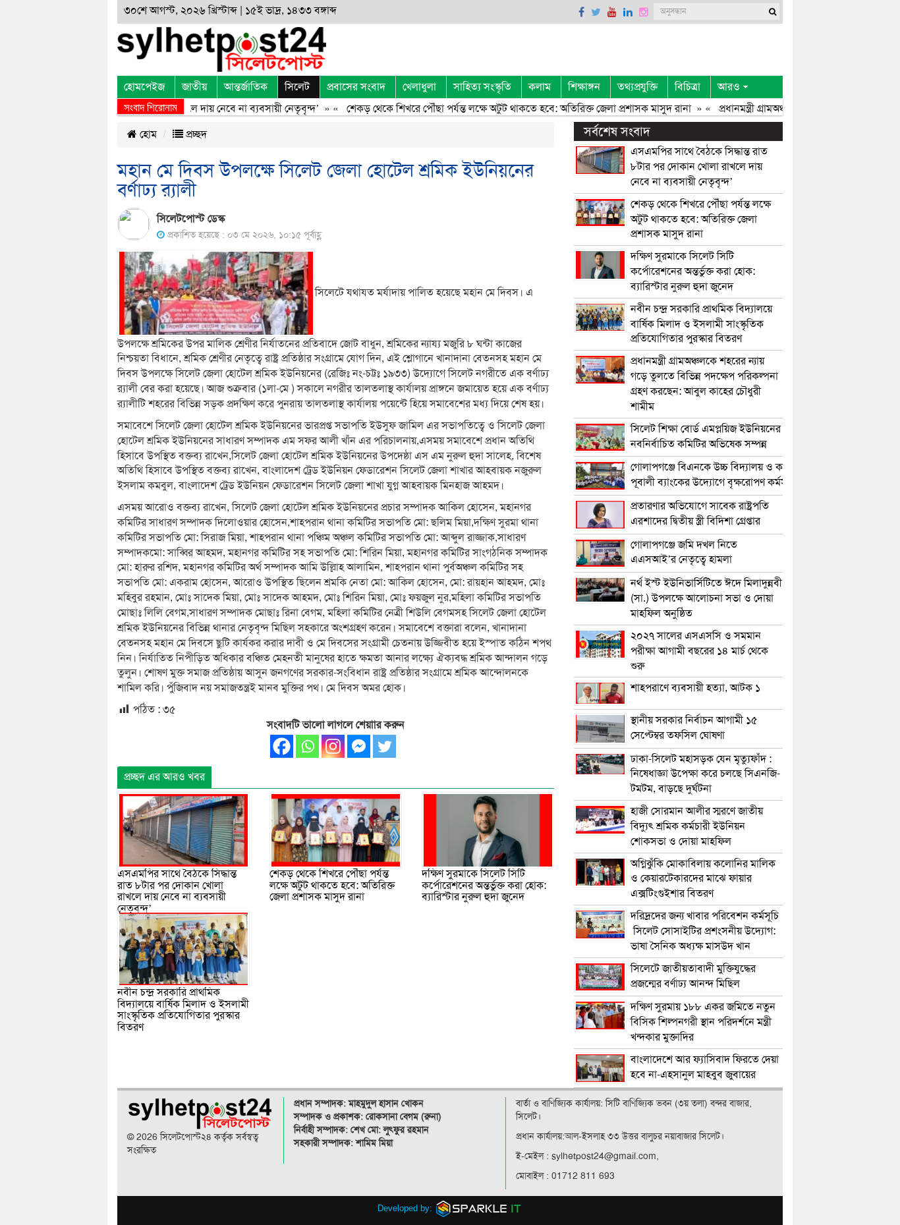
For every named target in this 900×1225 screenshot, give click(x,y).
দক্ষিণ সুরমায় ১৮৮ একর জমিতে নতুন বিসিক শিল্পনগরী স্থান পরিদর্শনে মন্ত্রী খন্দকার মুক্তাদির (703, 1022)
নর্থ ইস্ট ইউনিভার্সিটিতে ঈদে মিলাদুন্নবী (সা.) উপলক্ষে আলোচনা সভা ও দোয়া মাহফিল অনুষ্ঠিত (706, 598)
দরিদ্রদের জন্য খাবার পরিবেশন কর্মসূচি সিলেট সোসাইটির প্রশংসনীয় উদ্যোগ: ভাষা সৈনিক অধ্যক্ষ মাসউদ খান (705, 931)
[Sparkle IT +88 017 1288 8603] (479, 1207)
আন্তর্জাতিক (245, 87)
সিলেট (297, 87)
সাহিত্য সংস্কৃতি (482, 87)
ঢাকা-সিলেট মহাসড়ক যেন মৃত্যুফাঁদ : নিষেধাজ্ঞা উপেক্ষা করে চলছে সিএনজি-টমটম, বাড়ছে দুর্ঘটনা (705, 774)
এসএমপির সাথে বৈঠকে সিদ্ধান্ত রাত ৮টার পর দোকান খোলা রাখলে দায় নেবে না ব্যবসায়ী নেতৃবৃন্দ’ (177, 891)
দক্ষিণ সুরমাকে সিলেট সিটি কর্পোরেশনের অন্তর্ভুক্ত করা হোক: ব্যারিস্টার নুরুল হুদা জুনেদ (484, 885)
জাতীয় (194, 87)
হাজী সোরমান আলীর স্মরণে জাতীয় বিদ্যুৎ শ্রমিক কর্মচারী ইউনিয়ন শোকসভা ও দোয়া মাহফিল (697, 826)
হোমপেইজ (144, 87)
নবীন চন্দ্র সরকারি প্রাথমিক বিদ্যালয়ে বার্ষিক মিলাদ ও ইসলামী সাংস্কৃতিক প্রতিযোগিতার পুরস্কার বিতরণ (183, 1010)
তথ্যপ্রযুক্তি (637, 87)
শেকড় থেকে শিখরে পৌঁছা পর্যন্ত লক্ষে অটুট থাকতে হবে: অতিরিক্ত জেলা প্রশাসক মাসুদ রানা (497, 108)
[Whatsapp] (307, 746)
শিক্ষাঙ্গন (584, 87)
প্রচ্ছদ (195, 134)
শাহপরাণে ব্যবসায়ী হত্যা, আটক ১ (695, 688)
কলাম (539, 87)
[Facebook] (281, 746)
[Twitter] (384, 746)
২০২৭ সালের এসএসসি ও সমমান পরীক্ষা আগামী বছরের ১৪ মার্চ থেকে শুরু (699, 651)
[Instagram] (333, 746)
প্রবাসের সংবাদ (356, 87)
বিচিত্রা (687, 87)
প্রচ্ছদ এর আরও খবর (164, 776)
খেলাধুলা (419, 87)
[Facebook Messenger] (358, 746)
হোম (147, 134)
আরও (728, 87)
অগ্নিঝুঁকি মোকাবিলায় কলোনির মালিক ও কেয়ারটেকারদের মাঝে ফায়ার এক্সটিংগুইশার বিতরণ (703, 879)
